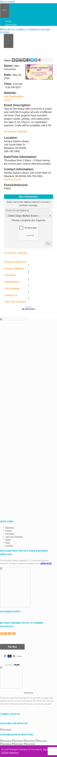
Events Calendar (14, 268)
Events (8, 530)
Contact (8, 21)
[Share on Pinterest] (39, 60)
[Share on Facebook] (28, 60)
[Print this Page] (13, 60)
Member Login (11, 24)
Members (9, 527)
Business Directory (15, 261)
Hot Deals (10, 275)
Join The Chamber (15, 301)
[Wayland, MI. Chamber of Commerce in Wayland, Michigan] (28, 32)
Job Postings (12, 288)
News (7, 539)
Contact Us (11, 295)
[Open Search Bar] (2, 40)
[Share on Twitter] (32, 60)
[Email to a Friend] (17, 60)
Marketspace (12, 281)
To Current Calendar (15, 131)
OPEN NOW (46, 563)
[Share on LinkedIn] (35, 60)
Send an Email (12, 179)
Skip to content (7, 1)
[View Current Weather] (24, 60)
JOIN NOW (8, 633)
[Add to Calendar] (20, 60)
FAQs (7, 542)
